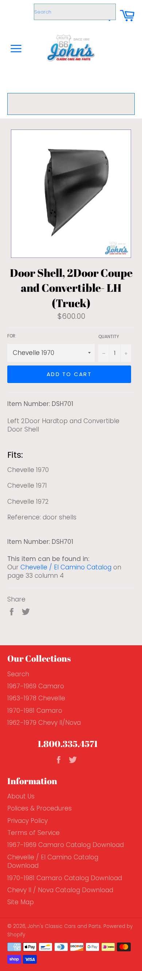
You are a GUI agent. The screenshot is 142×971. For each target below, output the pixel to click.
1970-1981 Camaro (34, 710)
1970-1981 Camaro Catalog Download (64, 878)
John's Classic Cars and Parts (64, 926)
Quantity (108, 337)
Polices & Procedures (39, 808)
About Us (21, 796)
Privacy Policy (27, 820)
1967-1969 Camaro (35, 686)
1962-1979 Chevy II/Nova (44, 722)
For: (11, 336)
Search (18, 674)
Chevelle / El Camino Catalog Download (52, 861)
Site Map (20, 902)
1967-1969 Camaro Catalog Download (65, 844)
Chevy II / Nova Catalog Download (60, 890)
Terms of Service (33, 832)
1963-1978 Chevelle (36, 698)
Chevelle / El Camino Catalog (65, 567)
